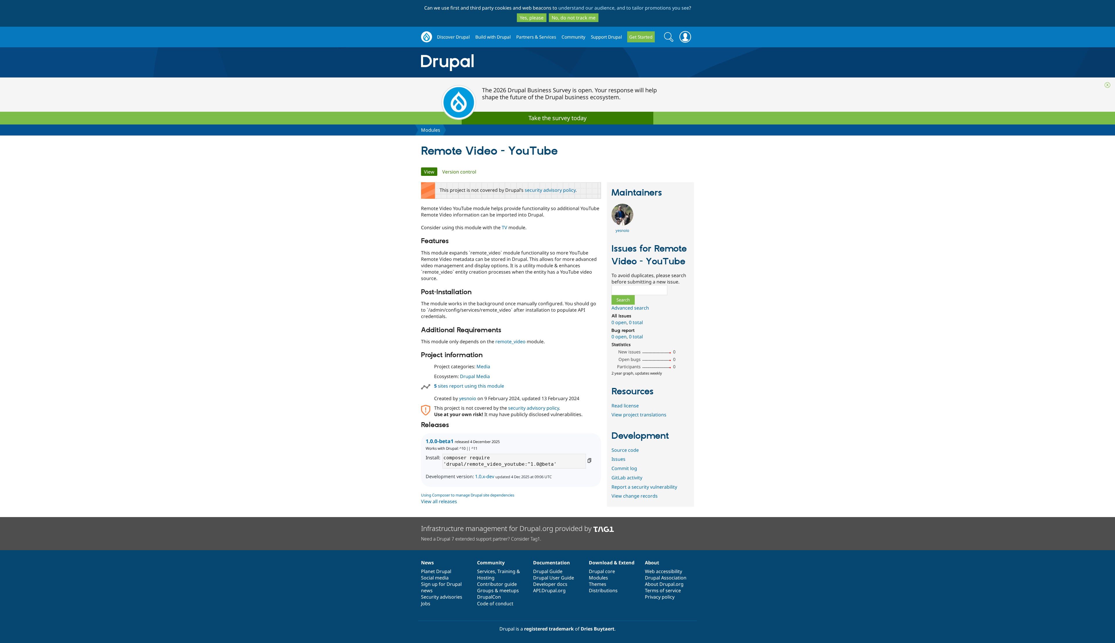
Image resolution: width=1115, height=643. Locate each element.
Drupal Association (665, 578)
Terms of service (663, 590)
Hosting (485, 578)
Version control (459, 172)
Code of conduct (495, 603)
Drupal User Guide (553, 578)
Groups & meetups (498, 590)
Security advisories (441, 597)
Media (483, 366)
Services (486, 571)
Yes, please (532, 18)
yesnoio (467, 398)
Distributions (603, 590)
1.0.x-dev (484, 476)
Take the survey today (557, 118)
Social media (435, 578)
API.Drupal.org (549, 590)
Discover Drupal (453, 37)
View (430, 172)
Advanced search (630, 308)
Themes (597, 584)
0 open (619, 322)
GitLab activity (627, 477)
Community (573, 37)
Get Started (640, 37)
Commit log (624, 468)
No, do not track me (574, 18)
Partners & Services (536, 37)
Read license (625, 405)
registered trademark (549, 629)
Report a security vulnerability (644, 487)
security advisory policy (550, 190)
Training (506, 571)
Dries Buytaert (597, 629)
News (427, 562)
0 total (636, 322)
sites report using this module (469, 386)
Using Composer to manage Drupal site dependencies (467, 495)
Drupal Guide (547, 571)
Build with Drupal (493, 37)
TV (504, 227)
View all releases (439, 501)
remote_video (510, 341)
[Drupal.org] (499, 62)
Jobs (425, 603)
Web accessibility (663, 571)
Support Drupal (606, 37)
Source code (625, 450)
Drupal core (602, 571)
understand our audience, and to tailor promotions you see (623, 8)
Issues (618, 459)
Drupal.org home (426, 37)
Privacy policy (660, 597)
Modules (430, 130)
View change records (635, 496)
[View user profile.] (622, 224)
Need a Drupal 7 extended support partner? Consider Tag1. (481, 539)
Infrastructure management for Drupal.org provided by (507, 528)
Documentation (551, 562)
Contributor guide (497, 584)
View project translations (639, 414)
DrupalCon (489, 597)
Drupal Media (475, 376)
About (652, 562)
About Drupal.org (664, 584)
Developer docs (550, 584)
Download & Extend (611, 562)
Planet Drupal (436, 571)
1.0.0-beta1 (440, 441)
